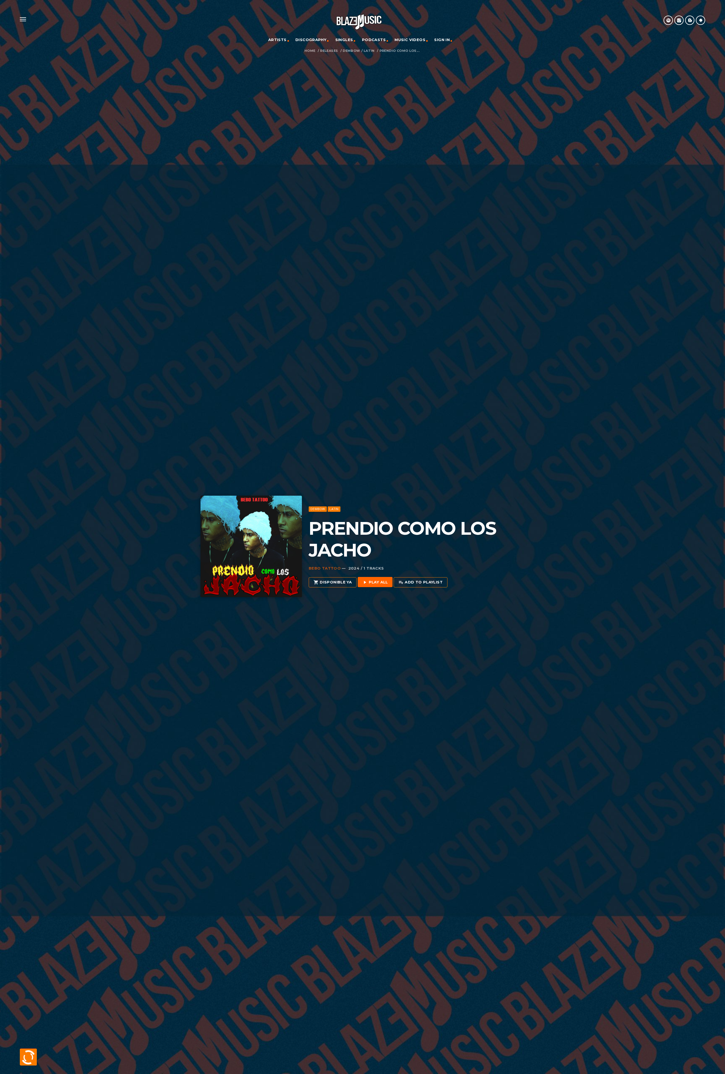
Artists (277, 39)
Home (309, 50)
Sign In (442, 39)
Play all (375, 582)
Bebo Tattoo (325, 568)
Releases (329, 50)
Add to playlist (420, 582)
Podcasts (374, 39)
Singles (344, 39)
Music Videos (410, 39)
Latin (369, 50)
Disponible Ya (333, 582)
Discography (310, 39)
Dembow (351, 50)
